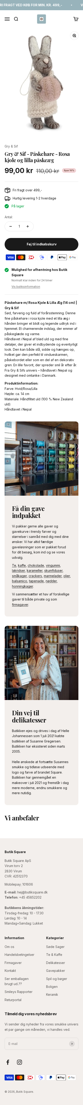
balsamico (19, 581)
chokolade (36, 565)
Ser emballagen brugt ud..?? (17, 981)
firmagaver (20, 605)
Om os (9, 947)
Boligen (52, 987)
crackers (35, 576)
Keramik (52, 994)
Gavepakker (55, 971)
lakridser (18, 570)
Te (14, 565)
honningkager (22, 586)
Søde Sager (55, 947)
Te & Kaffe (54, 955)
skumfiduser (53, 570)
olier (66, 576)
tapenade (36, 581)
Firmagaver (13, 963)
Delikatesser (55, 963)
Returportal (13, 1000)
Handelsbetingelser (19, 955)
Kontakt (10, 971)
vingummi (53, 565)
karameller (34, 570)
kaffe (22, 565)
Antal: (9, 217)
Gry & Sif (11, 146)
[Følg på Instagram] (19, 1062)
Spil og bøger (56, 979)
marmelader (53, 576)
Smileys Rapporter (19, 992)
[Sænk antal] (10, 226)
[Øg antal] (27, 226)
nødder (51, 581)
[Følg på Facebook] (8, 1062)
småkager (19, 576)
